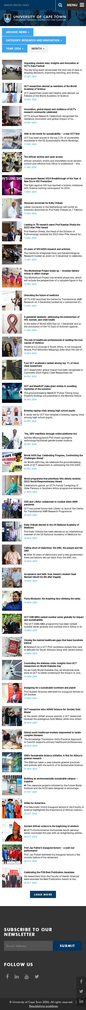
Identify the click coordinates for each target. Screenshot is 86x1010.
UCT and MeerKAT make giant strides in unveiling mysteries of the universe (50, 387)
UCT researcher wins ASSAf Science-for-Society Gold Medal (52, 711)
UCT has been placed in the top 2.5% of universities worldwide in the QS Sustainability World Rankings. (51, 139)
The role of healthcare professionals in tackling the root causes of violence (53, 341)
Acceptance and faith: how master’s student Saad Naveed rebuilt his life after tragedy (50, 575)
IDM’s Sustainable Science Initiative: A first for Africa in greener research (53, 757)
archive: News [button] (16, 32)
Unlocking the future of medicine (41, 295)
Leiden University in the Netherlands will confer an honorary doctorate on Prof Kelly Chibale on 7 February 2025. (54, 208)
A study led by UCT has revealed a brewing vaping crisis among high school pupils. (54, 416)
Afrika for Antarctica (34, 803)
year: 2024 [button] (13, 48)
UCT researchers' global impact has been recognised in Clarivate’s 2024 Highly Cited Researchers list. (53, 371)
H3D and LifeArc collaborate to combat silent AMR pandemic (51, 503)
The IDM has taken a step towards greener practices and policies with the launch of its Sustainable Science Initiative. (53, 764)
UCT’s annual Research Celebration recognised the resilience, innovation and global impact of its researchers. (51, 117)
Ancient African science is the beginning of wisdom (51, 826)
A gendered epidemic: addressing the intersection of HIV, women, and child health (51, 318)
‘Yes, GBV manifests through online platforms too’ (50, 433)
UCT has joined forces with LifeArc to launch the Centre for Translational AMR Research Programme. (53, 510)
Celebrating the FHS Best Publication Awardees (49, 872)
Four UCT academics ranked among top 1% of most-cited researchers (52, 364)
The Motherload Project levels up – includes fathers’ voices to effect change (52, 272)
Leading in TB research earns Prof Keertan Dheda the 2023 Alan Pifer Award (52, 226)
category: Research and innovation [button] (33, 40)
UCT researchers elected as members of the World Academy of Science (50, 87)
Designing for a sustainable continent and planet (50, 687)
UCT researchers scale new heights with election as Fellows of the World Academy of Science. (51, 94)
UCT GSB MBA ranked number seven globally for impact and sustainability (54, 618)
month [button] (37, 48)
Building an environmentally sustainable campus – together (51, 780)
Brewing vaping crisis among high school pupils (49, 410)
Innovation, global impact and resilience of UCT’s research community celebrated (50, 111)
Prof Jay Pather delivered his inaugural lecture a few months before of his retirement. (52, 856)
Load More (43, 894)
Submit (67, 946)
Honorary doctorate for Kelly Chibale (43, 203)
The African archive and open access (43, 156)
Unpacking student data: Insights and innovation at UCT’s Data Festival (51, 64)
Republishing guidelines (43, 1006)
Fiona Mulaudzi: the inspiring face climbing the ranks (52, 598)
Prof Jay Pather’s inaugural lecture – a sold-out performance (49, 849)
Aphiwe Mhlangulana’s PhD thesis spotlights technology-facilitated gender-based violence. (48, 439)
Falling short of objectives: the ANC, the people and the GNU (53, 549)
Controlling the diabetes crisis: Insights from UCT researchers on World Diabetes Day (50, 665)
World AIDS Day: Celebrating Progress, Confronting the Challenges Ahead (53, 457)
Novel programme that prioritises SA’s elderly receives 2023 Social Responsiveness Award (52, 480)
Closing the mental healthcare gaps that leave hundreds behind (53, 641)
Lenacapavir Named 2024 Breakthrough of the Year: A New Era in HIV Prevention (52, 180)
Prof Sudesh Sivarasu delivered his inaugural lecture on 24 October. (53, 693)
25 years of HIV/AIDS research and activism (47, 249)
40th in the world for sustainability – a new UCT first (52, 133)
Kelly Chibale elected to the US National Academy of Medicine (51, 526)
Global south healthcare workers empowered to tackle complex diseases (52, 734)
